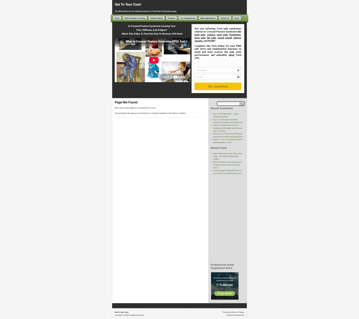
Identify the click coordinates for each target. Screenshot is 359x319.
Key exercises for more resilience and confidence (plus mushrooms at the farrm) (227, 165)
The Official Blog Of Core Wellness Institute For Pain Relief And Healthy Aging (145, 11)
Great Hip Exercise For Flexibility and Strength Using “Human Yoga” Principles (227, 128)
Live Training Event (187, 18)
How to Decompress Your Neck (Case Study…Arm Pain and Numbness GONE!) (227, 156)
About (236, 18)
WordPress (240, 315)
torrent (215, 139)
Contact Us (224, 18)
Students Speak (156, 18)
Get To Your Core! (128, 4)
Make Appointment (207, 18)
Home (117, 18)
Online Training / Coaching (135, 18)
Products (171, 18)
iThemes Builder (229, 312)
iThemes (241, 312)
